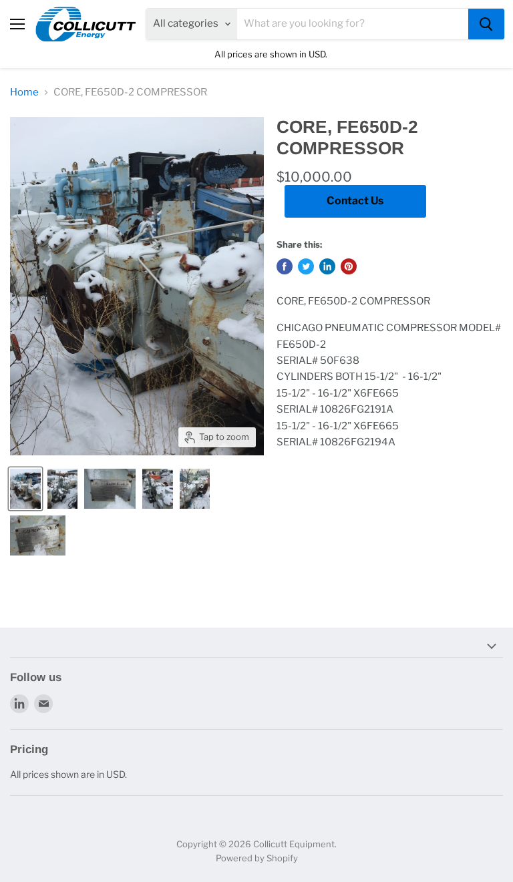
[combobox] (352, 24)
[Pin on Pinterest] (349, 266)
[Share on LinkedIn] (327, 266)
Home (24, 92)
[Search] (486, 24)
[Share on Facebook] (285, 266)
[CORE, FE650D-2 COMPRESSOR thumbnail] (25, 488)
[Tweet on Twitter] (306, 266)
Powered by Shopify (257, 858)
